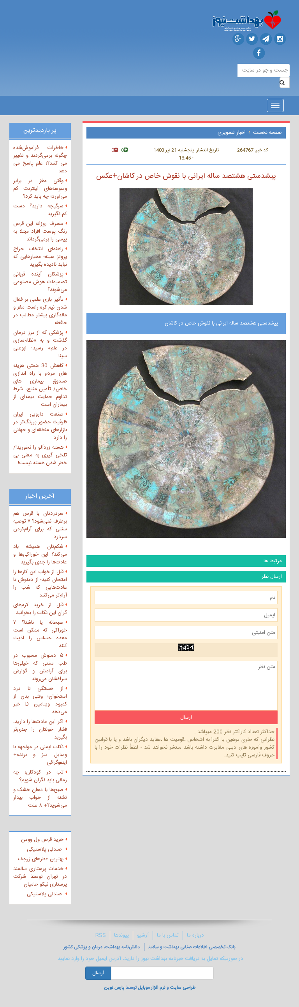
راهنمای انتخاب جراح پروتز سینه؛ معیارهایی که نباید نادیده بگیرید (40, 257)
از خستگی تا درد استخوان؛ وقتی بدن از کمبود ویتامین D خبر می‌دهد (40, 700)
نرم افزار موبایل (151, 987)
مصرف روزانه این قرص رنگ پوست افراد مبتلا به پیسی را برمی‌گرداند (40, 231)
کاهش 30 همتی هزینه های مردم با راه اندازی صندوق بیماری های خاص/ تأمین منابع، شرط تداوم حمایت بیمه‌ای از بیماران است (40, 385)
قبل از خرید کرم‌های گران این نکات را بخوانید (40, 609)
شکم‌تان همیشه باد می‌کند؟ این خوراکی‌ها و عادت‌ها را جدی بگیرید (40, 554)
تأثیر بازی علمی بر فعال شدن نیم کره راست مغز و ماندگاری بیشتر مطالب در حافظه (40, 311)
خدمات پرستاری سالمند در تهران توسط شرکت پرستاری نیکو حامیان (40, 877)
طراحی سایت (182, 987)
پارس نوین (114, 987)
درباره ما (195, 935)
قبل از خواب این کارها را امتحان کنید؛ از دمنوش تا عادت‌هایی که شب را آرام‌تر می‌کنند (40, 584)
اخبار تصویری (232, 132)
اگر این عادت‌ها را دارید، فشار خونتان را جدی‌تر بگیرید (40, 730)
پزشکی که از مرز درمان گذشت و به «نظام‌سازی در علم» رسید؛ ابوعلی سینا (40, 344)
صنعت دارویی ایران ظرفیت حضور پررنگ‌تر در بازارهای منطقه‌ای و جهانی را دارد (40, 426)
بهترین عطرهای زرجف (40, 859)
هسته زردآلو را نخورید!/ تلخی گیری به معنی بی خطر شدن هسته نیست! (40, 455)
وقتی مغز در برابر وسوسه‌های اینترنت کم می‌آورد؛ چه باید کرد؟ (40, 189)
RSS (100, 935)
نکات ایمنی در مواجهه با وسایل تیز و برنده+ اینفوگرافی (40, 755)
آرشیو (143, 935)
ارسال (98, 973)
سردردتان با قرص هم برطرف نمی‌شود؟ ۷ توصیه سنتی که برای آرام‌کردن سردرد (40, 525)
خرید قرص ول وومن (42, 839)
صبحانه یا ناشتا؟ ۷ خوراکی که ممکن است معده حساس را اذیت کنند (40, 634)
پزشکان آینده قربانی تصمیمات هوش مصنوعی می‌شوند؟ (40, 282)
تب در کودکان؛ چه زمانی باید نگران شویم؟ (40, 776)
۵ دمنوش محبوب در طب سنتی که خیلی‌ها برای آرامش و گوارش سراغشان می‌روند (40, 667)
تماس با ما (168, 935)
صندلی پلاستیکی (45, 849)
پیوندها (121, 935)
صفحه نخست (267, 132)
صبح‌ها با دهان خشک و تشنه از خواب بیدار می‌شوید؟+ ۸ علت (40, 798)
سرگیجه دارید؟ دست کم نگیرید (40, 210)
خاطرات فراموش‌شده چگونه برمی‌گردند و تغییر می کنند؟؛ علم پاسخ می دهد (40, 159)
